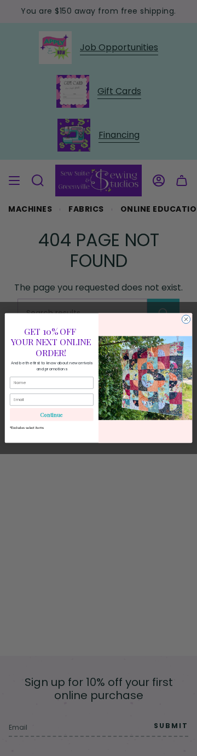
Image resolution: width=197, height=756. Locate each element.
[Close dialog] (186, 319)
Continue (51, 414)
